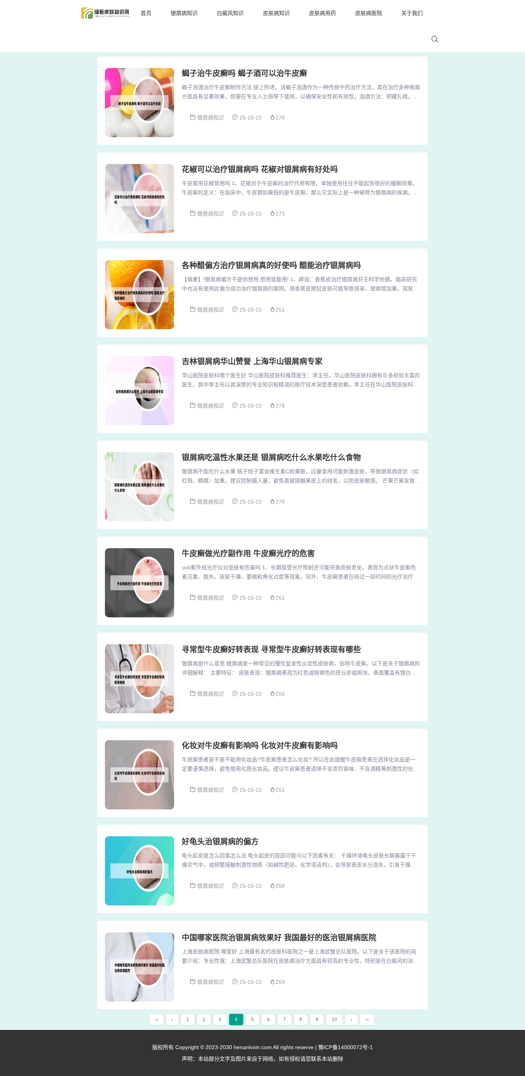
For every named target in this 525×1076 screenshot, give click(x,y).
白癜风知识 (230, 13)
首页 (146, 13)
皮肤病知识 (276, 13)
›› (367, 1019)
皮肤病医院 (368, 13)
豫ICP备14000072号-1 (345, 1047)
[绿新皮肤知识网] (105, 13)
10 (334, 1019)
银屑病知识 (184, 13)
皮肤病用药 (322, 13)
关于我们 (412, 13)
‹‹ (156, 1019)
